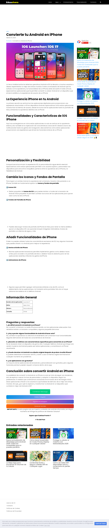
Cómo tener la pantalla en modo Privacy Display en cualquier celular (86, 84)
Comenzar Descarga (40, 392)
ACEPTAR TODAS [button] (101, 523)
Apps (57, 2)
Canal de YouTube (40, 406)
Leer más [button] (47, 525)
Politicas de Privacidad (14, 511)
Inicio (50, 2)
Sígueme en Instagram (40, 402)
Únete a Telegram (40, 397)
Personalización (82, 2)
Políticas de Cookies (13, 508)
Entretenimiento (68, 2)
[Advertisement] (54, 16)
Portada (8, 41)
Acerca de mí (11, 503)
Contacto (93, 2)
